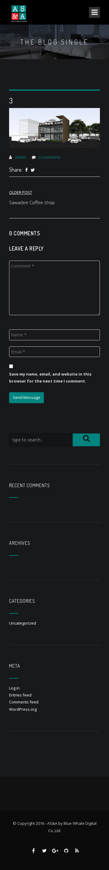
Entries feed (20, 695)
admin (20, 157)
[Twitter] (33, 170)
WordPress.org (23, 709)
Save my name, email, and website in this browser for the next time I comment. (50, 377)
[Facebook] (26, 170)
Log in (14, 688)
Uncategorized (22, 623)
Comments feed (23, 702)
